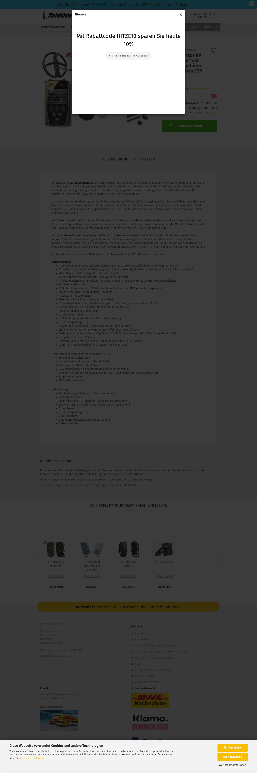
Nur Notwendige (232, 756)
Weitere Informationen (232, 765)
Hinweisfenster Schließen (128, 55)
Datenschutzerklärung (31, 758)
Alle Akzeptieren (232, 747)
